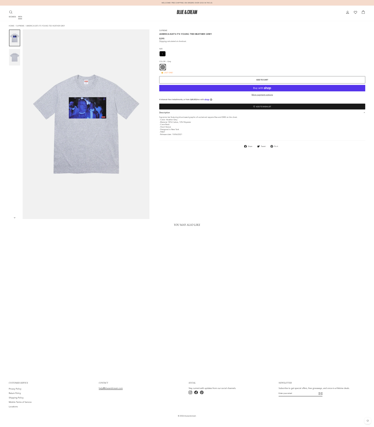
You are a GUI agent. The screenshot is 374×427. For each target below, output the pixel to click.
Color (165, 61)
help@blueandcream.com (111, 388)
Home (11, 26)
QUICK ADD (52, 355)
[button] (262, 112)
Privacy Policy (15, 388)
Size (161, 49)
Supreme (20, 26)
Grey (163, 67)
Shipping (163, 41)
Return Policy (15, 393)
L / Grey (52, 351)
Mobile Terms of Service (20, 402)
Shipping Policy (16, 397)
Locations (13, 406)
